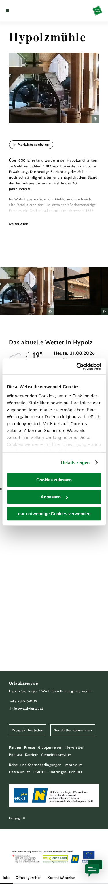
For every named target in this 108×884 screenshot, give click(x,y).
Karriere (31, 754)
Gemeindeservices (56, 754)
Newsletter (74, 747)
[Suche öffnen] (24, 10)
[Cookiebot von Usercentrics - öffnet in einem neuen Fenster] (76, 366)
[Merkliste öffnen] (20, 10)
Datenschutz (19, 772)
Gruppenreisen (50, 747)
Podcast (15, 754)
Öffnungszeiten (29, 877)
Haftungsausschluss (66, 772)
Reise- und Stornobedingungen (35, 764)
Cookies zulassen (54, 479)
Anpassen (51, 496)
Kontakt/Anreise (61, 877)
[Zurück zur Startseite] (97, 11)
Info (6, 877)
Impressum (74, 764)
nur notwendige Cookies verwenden (54, 513)
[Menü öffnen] (7, 10)
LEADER (39, 772)
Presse (29, 747)
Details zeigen (75, 462)
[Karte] (15, 10)
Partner (15, 747)
